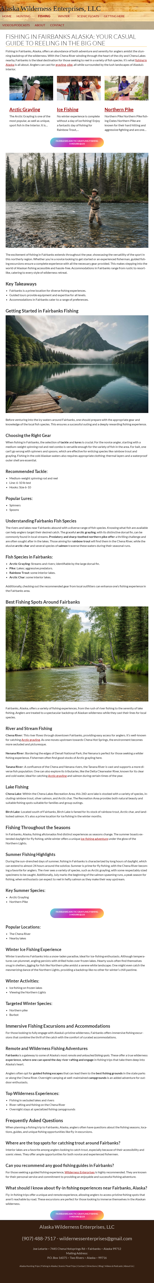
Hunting (23, 16)
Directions (92, 1266)
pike (69, 64)
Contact (57, 25)
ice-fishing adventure (94, 838)
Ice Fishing (67, 109)
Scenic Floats (88, 16)
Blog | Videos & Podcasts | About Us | (117, 1266)
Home (6, 16)
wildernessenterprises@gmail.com (95, 1238)
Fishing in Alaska (49, 1266)
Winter (63, 16)
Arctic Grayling (24, 109)
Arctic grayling (30, 739)
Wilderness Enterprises (80, 1172)
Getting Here (114, 16)
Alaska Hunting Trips (30, 1266)
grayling (61, 64)
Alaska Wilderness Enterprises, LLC (50, 8)
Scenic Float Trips (67, 1266)
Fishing (44, 16)
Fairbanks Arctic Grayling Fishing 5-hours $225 (77, 142)
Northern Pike (119, 109)
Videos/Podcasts (16, 25)
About (40, 25)
